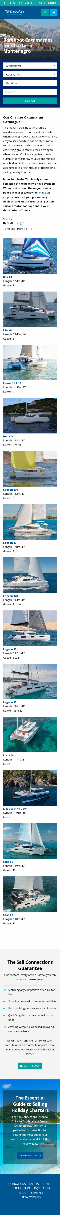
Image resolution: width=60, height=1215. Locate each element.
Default (8, 223)
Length (20, 223)
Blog (46, 1188)
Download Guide (30, 1155)
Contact (37, 1193)
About (23, 1193)
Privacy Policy (31, 1197)
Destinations (16, 1184)
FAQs (36, 1188)
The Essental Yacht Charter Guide (30, 3)
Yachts (34, 1184)
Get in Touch (31, 1065)
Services (47, 1184)
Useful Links (21, 1188)
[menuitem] (15, 12)
